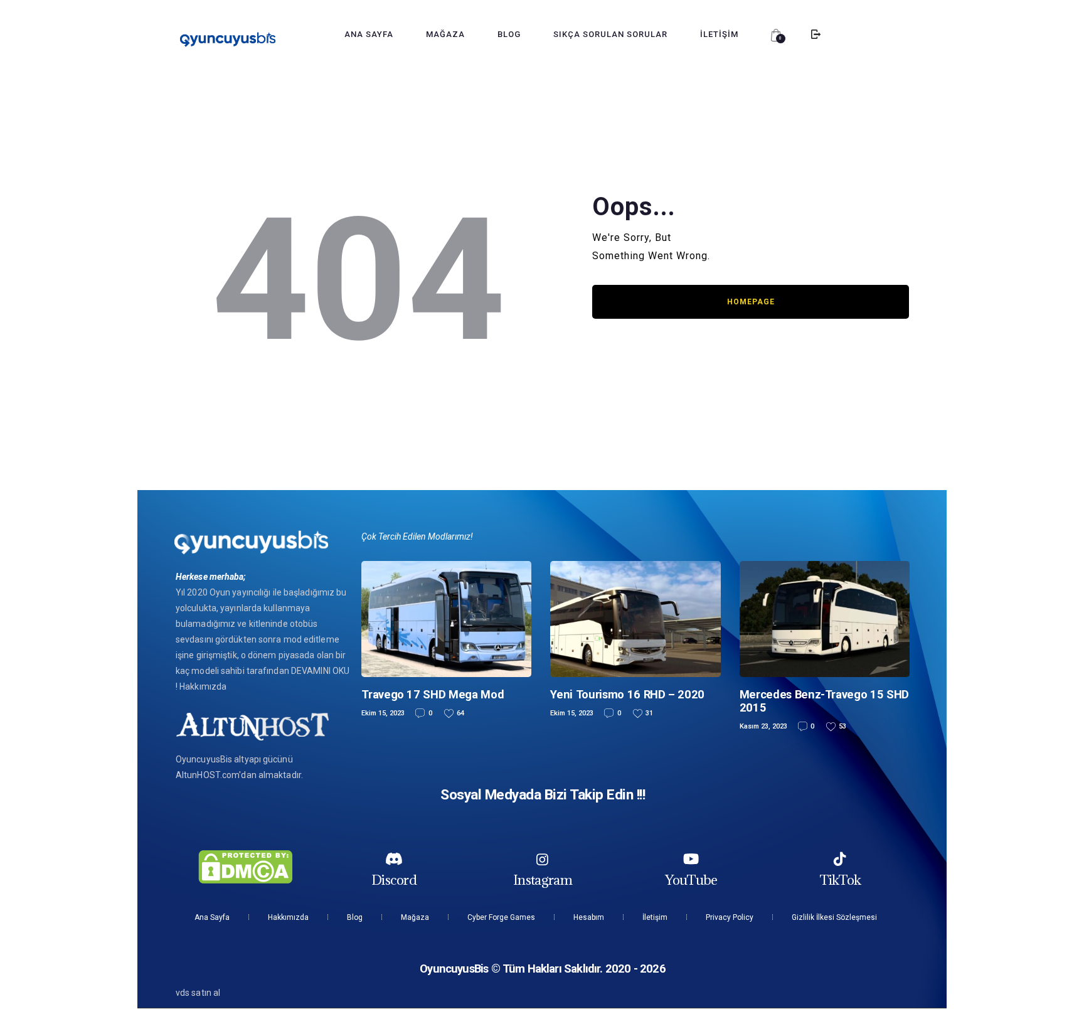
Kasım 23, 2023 (763, 726)
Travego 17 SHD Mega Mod (432, 694)
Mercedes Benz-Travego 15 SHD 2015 (824, 701)
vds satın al (198, 993)
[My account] (816, 34)
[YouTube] (691, 859)
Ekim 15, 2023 (383, 713)
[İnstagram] (542, 859)
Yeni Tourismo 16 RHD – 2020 (627, 694)
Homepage (751, 301)
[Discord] (394, 859)
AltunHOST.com (207, 775)
